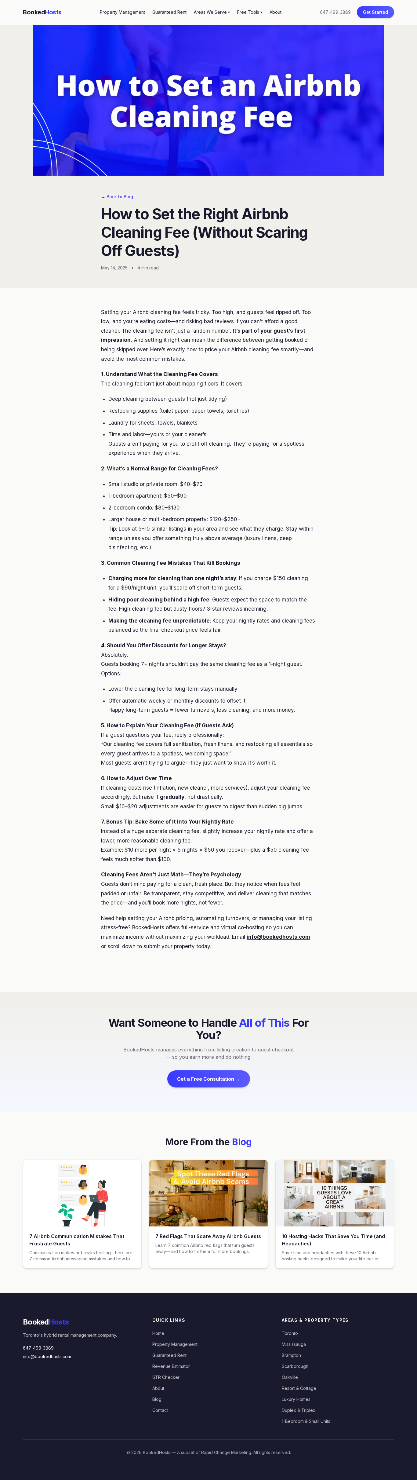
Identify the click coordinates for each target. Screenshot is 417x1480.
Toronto (290, 1333)
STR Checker (165, 1377)
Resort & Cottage (299, 1388)
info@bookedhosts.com (47, 1356)
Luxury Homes (296, 1399)
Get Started (375, 12)
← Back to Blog (117, 196)
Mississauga (294, 1344)
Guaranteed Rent (169, 12)
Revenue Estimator (171, 1366)
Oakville (290, 1377)
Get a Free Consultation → (208, 1079)
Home (158, 1333)
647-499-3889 (335, 12)
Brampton (291, 1355)
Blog (156, 1399)
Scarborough (295, 1366)
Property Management (122, 12)
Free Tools (249, 12)
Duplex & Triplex (298, 1410)
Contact (160, 1410)
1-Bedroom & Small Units (306, 1421)
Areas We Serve (212, 12)
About (275, 12)
